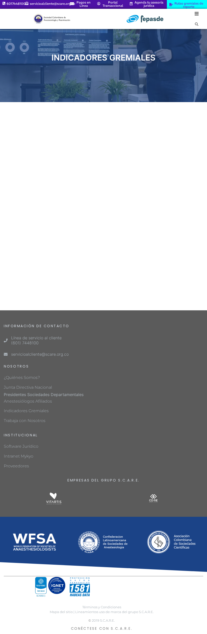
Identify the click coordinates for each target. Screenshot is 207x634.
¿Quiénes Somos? (22, 377)
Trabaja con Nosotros (24, 420)
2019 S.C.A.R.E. (103, 620)
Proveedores (16, 466)
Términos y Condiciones (101, 607)
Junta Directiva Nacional (28, 387)
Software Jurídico (21, 446)
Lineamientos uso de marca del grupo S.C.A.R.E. (114, 612)
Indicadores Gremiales (26, 410)
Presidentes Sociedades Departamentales (44, 394)
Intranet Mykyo (18, 456)
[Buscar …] (196, 24)
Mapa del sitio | (62, 612)
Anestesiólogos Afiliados (28, 401)
